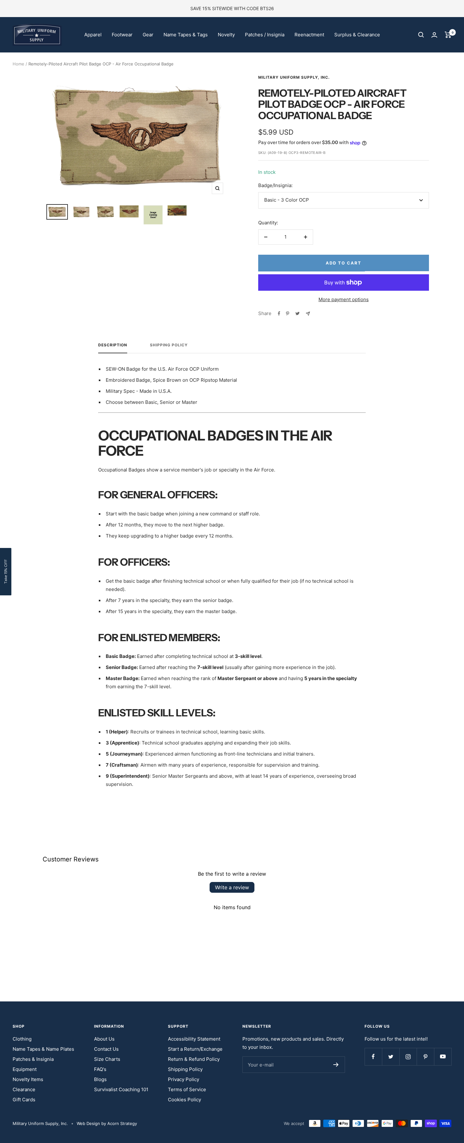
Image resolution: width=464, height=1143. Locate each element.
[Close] (333, 524)
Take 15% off (285, 604)
